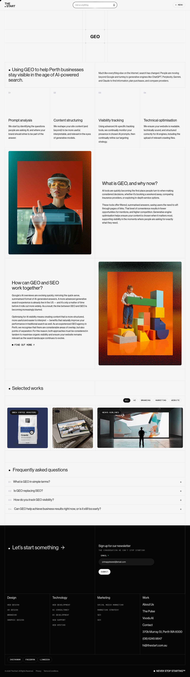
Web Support (58, 620)
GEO (99, 620)
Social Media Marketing (110, 605)
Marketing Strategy (108, 610)
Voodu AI (148, 618)
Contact (147, 625)
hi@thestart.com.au (154, 645)
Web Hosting (58, 625)
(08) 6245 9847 (152, 638)
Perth (14, 327)
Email (105, 555)
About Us (148, 604)
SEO (99, 615)
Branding (12, 615)
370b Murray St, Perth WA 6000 (162, 632)
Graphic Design (15, 620)
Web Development (61, 605)
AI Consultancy (60, 610)
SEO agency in (79, 323)
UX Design (12, 610)
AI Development (60, 615)
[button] (91, 5)
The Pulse (148, 611)
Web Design (13, 605)
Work (145, 597)
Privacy (38, 671)
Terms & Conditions (51, 671)
